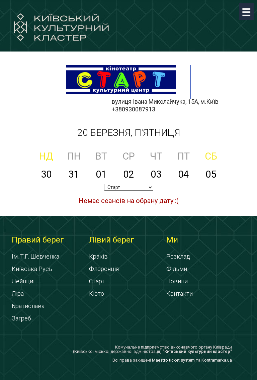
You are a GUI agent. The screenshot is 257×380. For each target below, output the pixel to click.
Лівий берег (111, 240)
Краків (98, 256)
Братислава (28, 305)
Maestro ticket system (173, 360)
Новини (177, 281)
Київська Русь (32, 268)
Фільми (176, 268)
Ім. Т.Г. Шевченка (35, 256)
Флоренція (104, 268)
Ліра (18, 293)
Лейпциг (24, 281)
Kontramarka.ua (216, 360)
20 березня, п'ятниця (128, 132)
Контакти (179, 293)
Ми (172, 240)
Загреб (21, 318)
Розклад (178, 256)
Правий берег (38, 240)
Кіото (96, 293)
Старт (97, 281)
